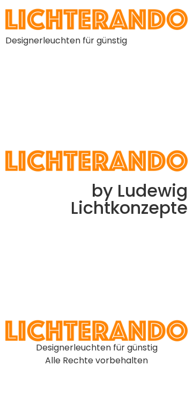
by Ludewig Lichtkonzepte (129, 199)
